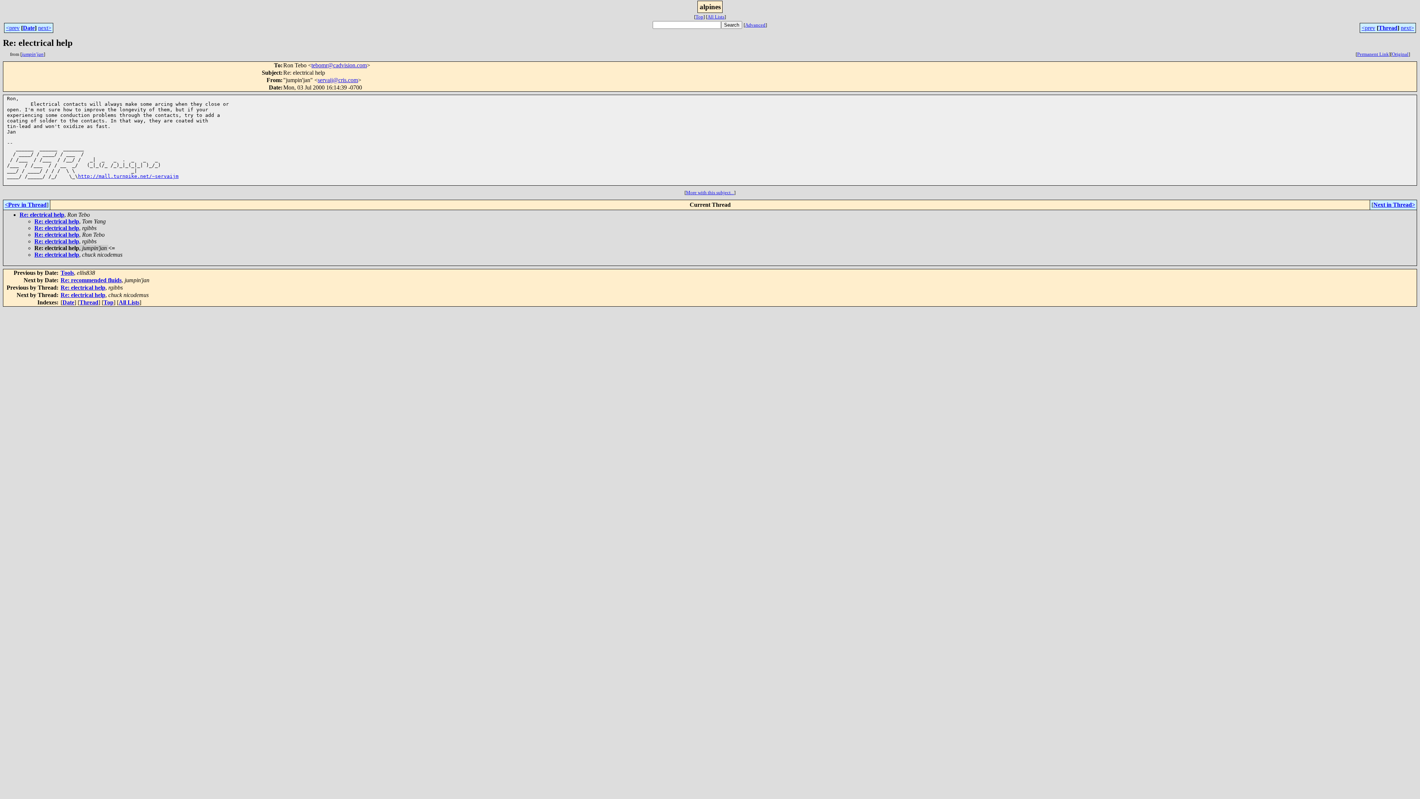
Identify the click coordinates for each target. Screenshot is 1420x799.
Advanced (755, 25)
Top (699, 17)
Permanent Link (1373, 54)
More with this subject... (710, 192)
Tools (67, 273)
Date (29, 28)
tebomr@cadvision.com (339, 65)
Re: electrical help (42, 215)
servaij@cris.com (338, 80)
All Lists (715, 17)
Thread (1388, 28)
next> (44, 28)
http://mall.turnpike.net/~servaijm (128, 176)
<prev (13, 28)
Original (1400, 54)
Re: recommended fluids (91, 280)
